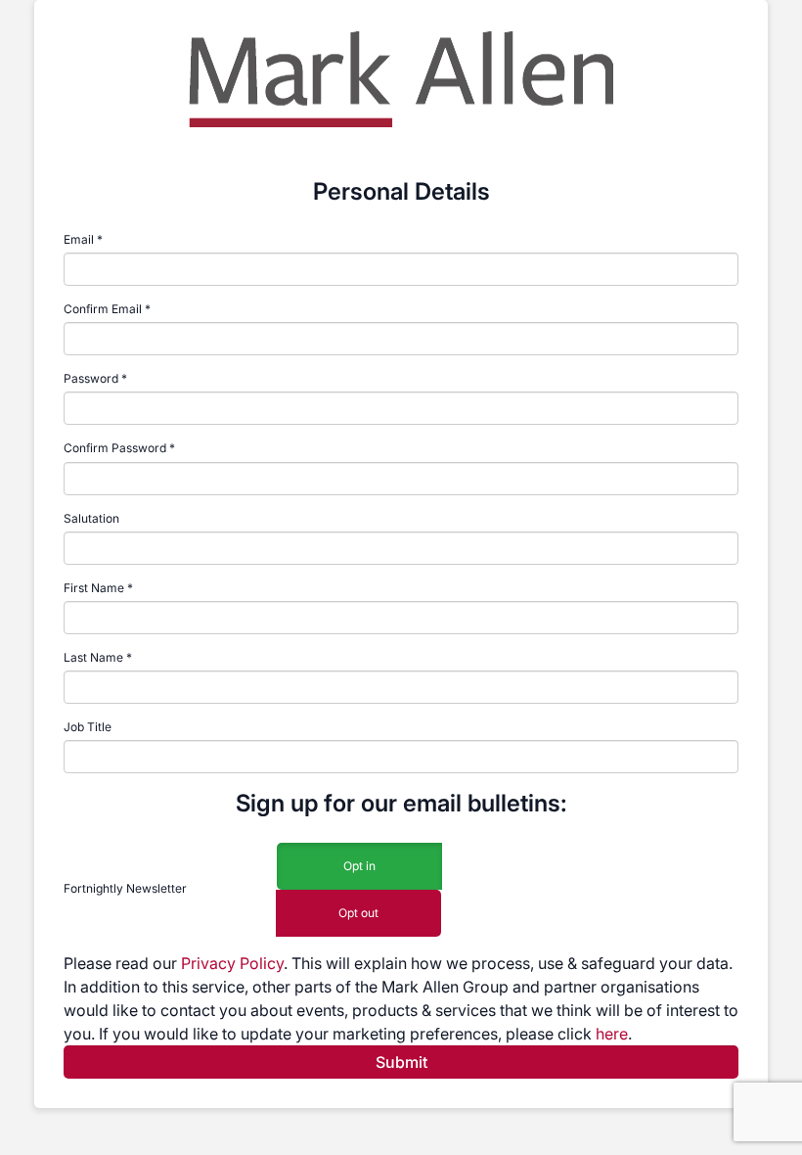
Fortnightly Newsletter (125, 888)
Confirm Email (103, 308)
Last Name (93, 657)
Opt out (358, 912)
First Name (94, 587)
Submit (401, 1062)
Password (91, 378)
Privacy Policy (232, 963)
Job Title (87, 726)
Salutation (91, 518)
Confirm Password (115, 447)
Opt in (359, 865)
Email (79, 239)
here (612, 1033)
